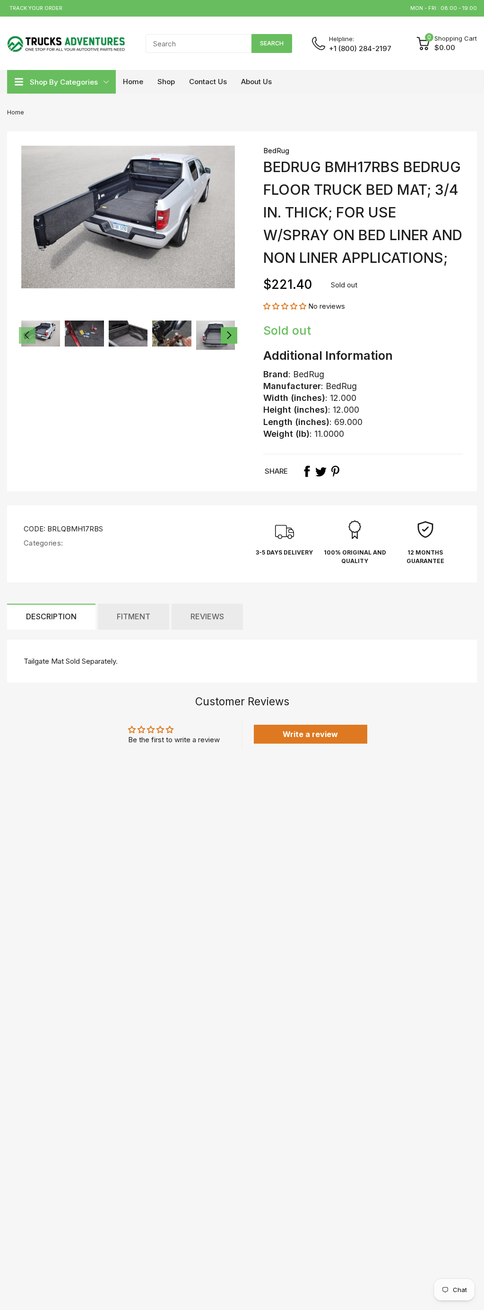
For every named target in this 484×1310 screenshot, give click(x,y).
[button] (284, 306)
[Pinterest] (335, 471)
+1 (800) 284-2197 (360, 48)
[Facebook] (306, 471)
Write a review (310, 734)
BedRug (276, 150)
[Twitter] (321, 471)
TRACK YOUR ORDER (35, 8)
